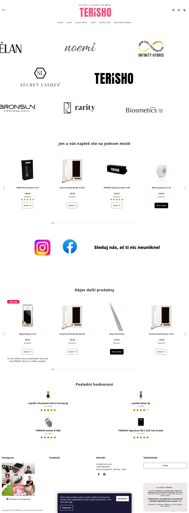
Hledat (165, 465)
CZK (3, 10)
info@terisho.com (104, 464)
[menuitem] (60, 22)
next (185, 187)
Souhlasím (122, 498)
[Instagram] (104, 474)
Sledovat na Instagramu (20, 499)
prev (3, 187)
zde (70, 502)
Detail (26, 205)
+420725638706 (103, 467)
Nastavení (66, 507)
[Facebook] (98, 474)
